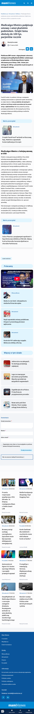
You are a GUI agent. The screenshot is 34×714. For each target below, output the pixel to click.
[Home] (8, 3)
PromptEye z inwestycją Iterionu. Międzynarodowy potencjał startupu (25, 570)
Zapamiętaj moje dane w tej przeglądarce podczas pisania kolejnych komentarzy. (17, 445)
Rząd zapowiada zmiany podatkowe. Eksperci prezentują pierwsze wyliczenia (16, 322)
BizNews (18, 13)
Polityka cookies (6, 678)
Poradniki (4, 663)
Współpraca (5, 641)
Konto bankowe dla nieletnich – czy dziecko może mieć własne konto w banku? (25, 534)
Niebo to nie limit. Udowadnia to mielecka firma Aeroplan (15, 302)
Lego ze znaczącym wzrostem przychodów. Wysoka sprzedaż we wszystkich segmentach (20, 377)
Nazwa (3, 430)
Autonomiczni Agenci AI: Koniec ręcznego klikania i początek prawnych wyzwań (8, 569)
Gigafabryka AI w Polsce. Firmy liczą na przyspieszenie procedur (20, 392)
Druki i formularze (7, 644)
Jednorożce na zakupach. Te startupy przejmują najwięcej (20, 363)
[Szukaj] (27, 3)
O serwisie (4, 638)
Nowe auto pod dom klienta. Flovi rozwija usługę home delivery (19, 405)
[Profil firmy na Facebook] (3, 697)
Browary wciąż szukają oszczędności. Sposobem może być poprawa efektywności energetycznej (8, 536)
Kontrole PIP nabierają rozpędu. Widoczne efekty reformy (15, 341)
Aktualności (12, 13)
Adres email (5, 437)
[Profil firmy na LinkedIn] (8, 697)
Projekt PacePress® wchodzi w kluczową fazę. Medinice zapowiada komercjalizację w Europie (16, 139)
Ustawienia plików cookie (9, 684)
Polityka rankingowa (7, 681)
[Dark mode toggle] (24, 3)
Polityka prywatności (7, 675)
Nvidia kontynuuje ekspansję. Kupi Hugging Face (26, 494)
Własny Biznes (6, 654)
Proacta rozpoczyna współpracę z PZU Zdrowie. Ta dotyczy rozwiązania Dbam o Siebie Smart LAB (8, 500)
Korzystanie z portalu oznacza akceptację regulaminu (16, 672)
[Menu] (31, 3)
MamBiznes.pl (4, 13)
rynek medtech (6, 258)
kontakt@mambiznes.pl (15, 693)
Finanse (4, 660)
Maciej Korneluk (12, 42)
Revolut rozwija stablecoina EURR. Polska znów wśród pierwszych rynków (26, 601)
